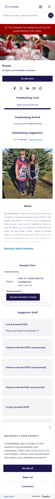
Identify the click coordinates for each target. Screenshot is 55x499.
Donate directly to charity (23, 297)
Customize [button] (28, 486)
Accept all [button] (27, 468)
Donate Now (27, 78)
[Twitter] (21, 88)
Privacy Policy (9, 496)
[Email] (34, 88)
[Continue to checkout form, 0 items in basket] (41, 7)
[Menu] (49, 7)
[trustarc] (46, 496)
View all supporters (35, 139)
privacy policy (38, 450)
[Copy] (40, 88)
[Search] (50, 15)
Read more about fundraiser (18, 248)
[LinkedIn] (27, 88)
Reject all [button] (28, 477)
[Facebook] (14, 88)
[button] (50, 427)
